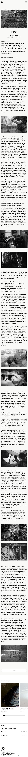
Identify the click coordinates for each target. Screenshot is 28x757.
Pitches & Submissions (8, 728)
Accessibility (17, 755)
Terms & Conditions (4, 755)
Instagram (24, 731)
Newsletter (4, 735)
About (3, 725)
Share (14, 670)
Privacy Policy (11, 755)
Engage (3, 732)
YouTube (25, 735)
